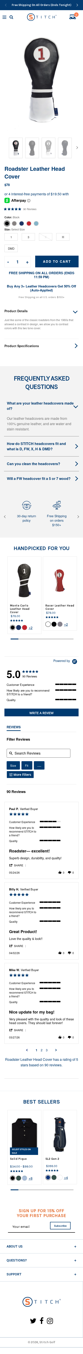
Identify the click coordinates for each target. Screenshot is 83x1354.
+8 (31, 1178)
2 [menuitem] (41, 1050)
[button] (39, 765)
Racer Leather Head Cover (59, 607)
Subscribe (60, 1225)
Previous (5, 516)
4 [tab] (38, 1189)
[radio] (13, 765)
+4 (66, 1177)
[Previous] (5, 5)
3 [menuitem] (47, 1050)
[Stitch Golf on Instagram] (50, 1321)
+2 (31, 627)
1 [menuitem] (36, 1050)
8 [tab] (70, 1189)
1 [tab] (15, 1189)
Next (77, 516)
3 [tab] (30, 1189)
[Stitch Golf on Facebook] (42, 1321)
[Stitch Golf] (41, 1302)
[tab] (41, 712)
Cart (76, 15)
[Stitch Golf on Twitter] (33, 1321)
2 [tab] (22, 1189)
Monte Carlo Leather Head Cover (20, 609)
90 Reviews (30, 209)
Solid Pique (18, 1158)
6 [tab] (54, 1189)
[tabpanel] (24, 595)
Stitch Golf (47, 1342)
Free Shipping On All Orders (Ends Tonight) (41, 5)
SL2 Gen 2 (52, 1158)
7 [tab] (62, 1189)
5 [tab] (46, 1189)
